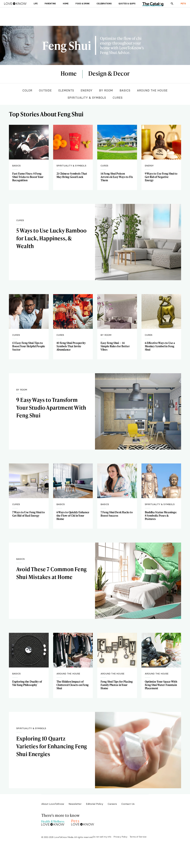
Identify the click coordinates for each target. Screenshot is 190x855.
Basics (125, 90)
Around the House (152, 90)
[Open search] (172, 3)
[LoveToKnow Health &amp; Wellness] (52, 822)
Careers (112, 803)
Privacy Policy (120, 836)
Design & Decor (109, 73)
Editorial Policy (94, 803)
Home (69, 73)
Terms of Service (138, 836)
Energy (86, 90)
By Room (106, 90)
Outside (45, 90)
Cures (118, 97)
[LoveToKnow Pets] (82, 822)
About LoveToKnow (52, 803)
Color (27, 90)
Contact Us (128, 803)
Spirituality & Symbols (87, 97)
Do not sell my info (102, 836)
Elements (66, 90)
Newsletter (75, 803)
